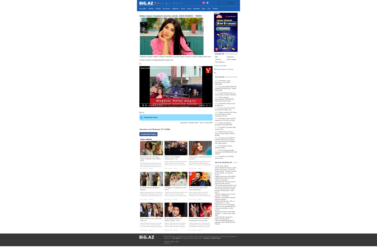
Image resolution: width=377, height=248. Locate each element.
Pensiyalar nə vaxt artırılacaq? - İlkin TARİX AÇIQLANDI (222, 82)
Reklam (215, 8)
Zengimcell (230, 57)
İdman (189, 8)
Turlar (216, 65)
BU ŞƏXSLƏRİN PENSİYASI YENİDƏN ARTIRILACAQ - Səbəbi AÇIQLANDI (226, 88)
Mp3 (209, 8)
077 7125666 (165, 129)
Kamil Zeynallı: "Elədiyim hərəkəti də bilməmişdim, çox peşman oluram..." (225, 172)
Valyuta (162, 3)
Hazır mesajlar (231, 59)
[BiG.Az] (148, 3)
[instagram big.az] (203, 2)
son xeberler (176, 238)
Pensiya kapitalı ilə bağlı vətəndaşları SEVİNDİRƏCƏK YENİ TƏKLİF (226, 152)
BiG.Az (141, 112)
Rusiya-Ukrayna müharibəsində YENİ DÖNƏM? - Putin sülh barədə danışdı (225, 99)
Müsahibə (196, 8)
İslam (203, 8)
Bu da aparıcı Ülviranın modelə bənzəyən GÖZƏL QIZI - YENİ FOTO (225, 190)
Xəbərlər (151, 8)
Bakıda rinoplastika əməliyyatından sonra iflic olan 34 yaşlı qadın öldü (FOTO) (225, 181)
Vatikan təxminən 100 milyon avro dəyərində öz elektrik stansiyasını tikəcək (226, 114)
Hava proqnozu (220, 62)
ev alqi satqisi (222, 65)
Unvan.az (218, 59)
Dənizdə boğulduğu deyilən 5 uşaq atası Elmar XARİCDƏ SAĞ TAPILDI (225, 222)
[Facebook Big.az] (207, 2)
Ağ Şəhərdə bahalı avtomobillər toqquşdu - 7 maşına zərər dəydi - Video (225, 213)
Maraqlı (158, 8)
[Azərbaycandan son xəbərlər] (223, 69)
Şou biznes (166, 8)
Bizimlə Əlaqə (216, 238)
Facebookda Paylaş (148, 134)
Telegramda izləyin (151, 117)
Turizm (183, 8)
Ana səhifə (142, 8)
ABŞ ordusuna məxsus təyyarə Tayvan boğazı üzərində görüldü (225, 133)
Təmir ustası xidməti (222, 166)
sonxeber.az (207, 238)
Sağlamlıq (175, 8)
